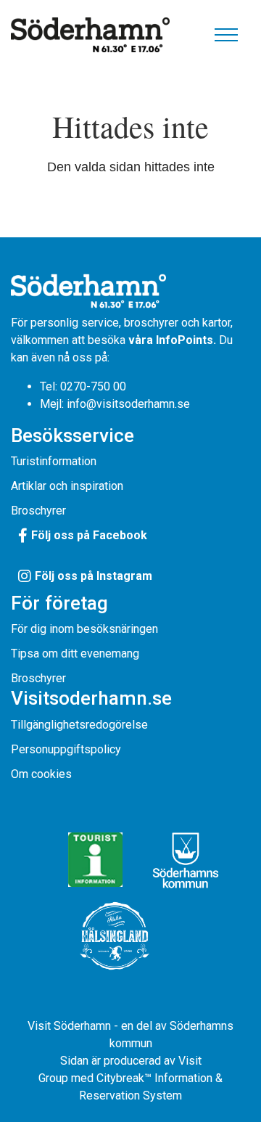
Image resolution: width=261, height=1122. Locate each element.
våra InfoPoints (170, 340)
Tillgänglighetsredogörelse (79, 725)
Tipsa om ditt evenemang (75, 653)
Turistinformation (53, 461)
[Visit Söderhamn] (90, 34)
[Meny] (226, 35)
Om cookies (41, 774)
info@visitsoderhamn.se (128, 404)
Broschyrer (38, 510)
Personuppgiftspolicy (66, 749)
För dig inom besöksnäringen (84, 629)
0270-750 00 (93, 386)
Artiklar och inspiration (67, 486)
